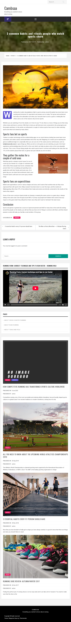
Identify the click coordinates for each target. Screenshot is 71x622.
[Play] (5, 305)
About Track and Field (12, 329)
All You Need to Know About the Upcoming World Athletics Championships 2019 (35, 455)
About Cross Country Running (15, 320)
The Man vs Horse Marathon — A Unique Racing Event (52, 227)
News (7, 380)
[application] (35, 288)
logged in (13, 246)
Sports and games (8, 208)
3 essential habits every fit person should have (18, 226)
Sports (17, 217)
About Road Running (11, 325)
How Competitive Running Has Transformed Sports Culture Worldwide (34, 386)
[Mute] (63, 305)
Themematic (23, 618)
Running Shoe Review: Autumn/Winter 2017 (21, 581)
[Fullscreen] (66, 305)
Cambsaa (10, 8)
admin (47, 42)
